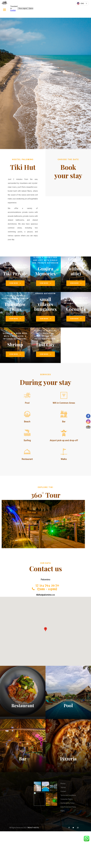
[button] (45, 629)
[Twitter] (73, 827)
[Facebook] (69, 827)
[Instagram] (78, 827)
